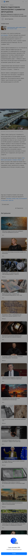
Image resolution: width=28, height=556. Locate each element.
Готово (14, 553)
